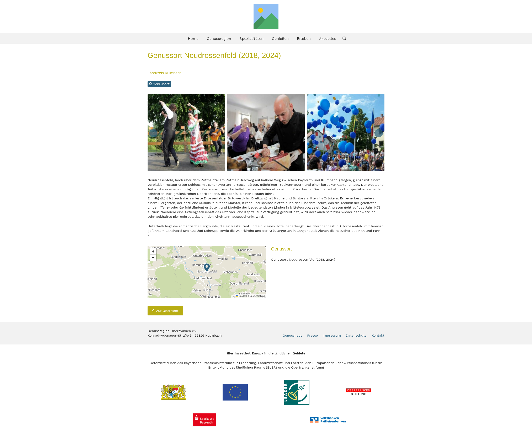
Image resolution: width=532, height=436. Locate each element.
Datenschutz (356, 335)
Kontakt (378, 335)
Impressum (332, 335)
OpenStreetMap (257, 295)
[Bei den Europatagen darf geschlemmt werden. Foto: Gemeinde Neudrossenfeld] (186, 132)
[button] (234, 38)
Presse (312, 335)
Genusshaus (292, 335)
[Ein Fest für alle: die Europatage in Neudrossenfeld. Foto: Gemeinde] (266, 132)
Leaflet (242, 295)
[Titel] (266, 16)
